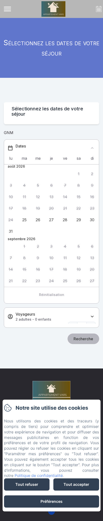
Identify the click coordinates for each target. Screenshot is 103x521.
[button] (79, 174)
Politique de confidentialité (39, 475)
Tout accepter (76, 484)
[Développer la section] (92, 317)
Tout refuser (26, 484)
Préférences (51, 501)
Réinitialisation (51, 295)
